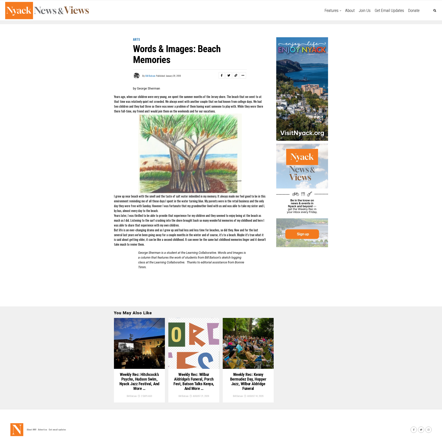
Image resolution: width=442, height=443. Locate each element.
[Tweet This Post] (229, 75)
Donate (414, 10)
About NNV (31, 429)
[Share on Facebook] (222, 75)
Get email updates (389, 10)
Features (331, 10)
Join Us (365, 10)
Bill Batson (150, 75)
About (350, 10)
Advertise (42, 429)
